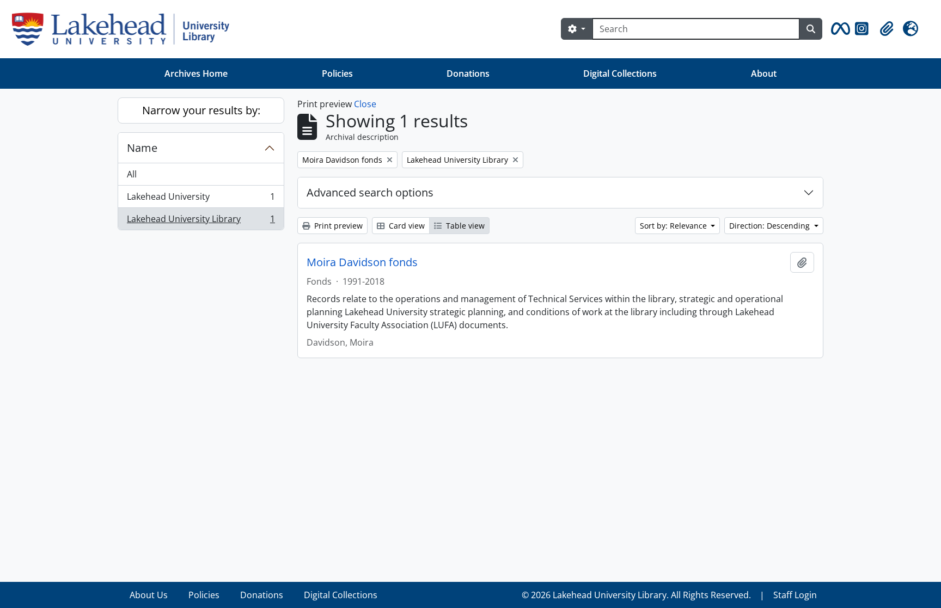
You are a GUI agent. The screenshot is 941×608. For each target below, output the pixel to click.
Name (142, 147)
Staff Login (795, 595)
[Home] (125, 29)
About (764, 73)
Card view (406, 225)
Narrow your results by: (201, 110)
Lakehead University (200, 199)
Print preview (337, 225)
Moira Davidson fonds (362, 262)
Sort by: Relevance (674, 225)
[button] (839, 29)
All (132, 174)
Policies (337, 73)
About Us (149, 595)
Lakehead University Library (200, 221)
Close (365, 104)
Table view (464, 225)
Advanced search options (370, 192)
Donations (468, 73)
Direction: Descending (770, 225)
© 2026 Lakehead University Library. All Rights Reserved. (636, 595)
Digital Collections (620, 73)
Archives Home (196, 73)
